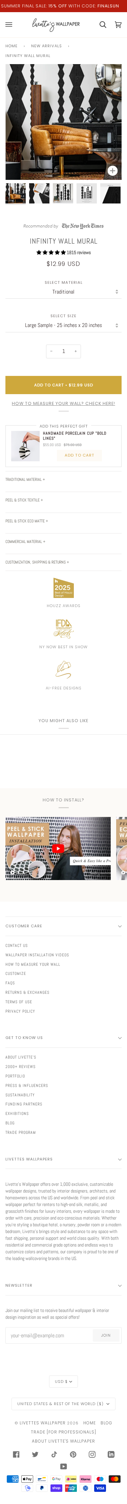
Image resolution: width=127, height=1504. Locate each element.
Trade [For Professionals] (63, 1432)
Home (11, 46)
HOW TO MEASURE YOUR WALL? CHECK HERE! (63, 403)
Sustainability (20, 1095)
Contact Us (16, 945)
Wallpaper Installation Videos (37, 955)
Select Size (63, 316)
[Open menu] (13, 24)
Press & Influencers (26, 1085)
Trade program (20, 1132)
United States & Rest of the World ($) (61, 1403)
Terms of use (18, 1002)
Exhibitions (17, 1113)
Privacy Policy (20, 1011)
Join (106, 1335)
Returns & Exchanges (27, 992)
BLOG (106, 1423)
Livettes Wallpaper (43, 1423)
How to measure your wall (32, 964)
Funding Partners (23, 1104)
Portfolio (15, 1076)
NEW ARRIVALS (46, 46)
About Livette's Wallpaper (63, 1441)
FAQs (10, 983)
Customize (15, 973)
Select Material (64, 282)
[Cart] (98, 24)
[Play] (63, 141)
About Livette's (20, 1057)
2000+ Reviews (20, 1066)
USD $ (61, 1381)
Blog (10, 1123)
